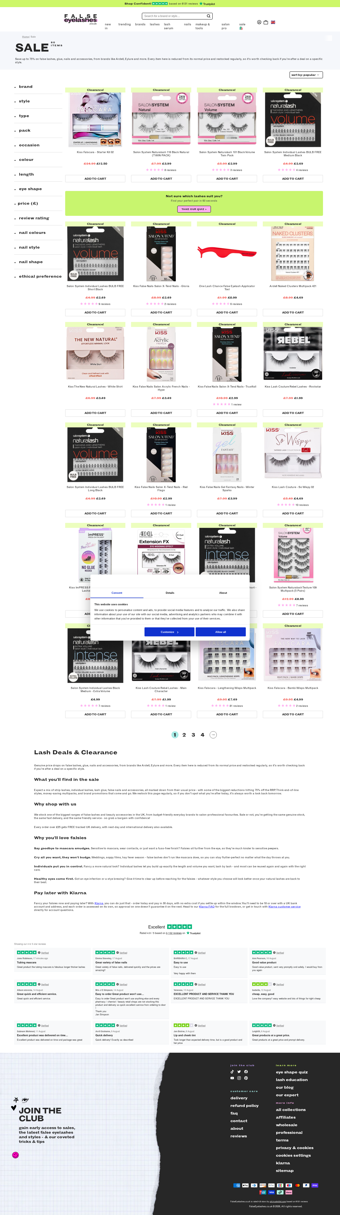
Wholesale (287, 1125)
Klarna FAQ (207, 906)
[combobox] (305, 75)
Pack (24, 130)
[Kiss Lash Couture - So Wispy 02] (293, 452)
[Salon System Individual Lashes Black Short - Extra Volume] (227, 553)
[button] (155, 170)
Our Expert (287, 1095)
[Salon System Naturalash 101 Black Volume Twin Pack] (227, 118)
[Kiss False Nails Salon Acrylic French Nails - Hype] (161, 352)
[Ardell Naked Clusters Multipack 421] (293, 251)
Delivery (238, 1098)
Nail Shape (30, 261)
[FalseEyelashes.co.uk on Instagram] (239, 1078)
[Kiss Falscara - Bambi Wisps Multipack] (293, 653)
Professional (289, 1132)
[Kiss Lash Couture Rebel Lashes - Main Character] (161, 653)
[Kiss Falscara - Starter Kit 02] (95, 118)
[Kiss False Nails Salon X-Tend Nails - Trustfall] (227, 352)
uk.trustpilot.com (278, 1201)
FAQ (234, 1113)
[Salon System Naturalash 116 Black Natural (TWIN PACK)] (161, 118)
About (236, 1128)
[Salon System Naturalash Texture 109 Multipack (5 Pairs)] (293, 553)
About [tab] (223, 592)
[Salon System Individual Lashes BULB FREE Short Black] (95, 251)
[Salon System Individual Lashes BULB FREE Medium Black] (293, 118)
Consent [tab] (117, 592)
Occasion (28, 145)
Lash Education (292, 1079)
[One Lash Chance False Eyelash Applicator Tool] (227, 251)
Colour (25, 159)
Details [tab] (170, 592)
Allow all (220, 631)
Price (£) (28, 203)
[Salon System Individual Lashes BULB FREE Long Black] (95, 452)
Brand (25, 86)
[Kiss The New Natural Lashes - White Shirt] (95, 352)
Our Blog (285, 1087)
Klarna (99, 903)
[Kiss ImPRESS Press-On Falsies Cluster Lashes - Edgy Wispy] (95, 553)
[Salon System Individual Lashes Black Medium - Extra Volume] (95, 653)
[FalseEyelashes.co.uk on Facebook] (246, 1072)
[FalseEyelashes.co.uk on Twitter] (239, 1072)
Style (24, 101)
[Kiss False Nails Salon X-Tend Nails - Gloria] (161, 251)
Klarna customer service (284, 906)
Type (23, 115)
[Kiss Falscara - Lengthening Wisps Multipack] (227, 653)
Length (26, 174)
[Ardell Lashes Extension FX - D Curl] (161, 553)
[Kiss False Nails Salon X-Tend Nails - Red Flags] (161, 452)
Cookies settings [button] (293, 1155)
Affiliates (286, 1117)
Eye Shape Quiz (292, 1072)
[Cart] (265, 22)
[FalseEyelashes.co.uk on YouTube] (232, 1078)
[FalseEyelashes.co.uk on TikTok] (232, 1072)
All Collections (291, 1109)
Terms (282, 1140)
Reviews (238, 1136)
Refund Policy (244, 1105)
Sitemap (285, 1170)
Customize (167, 631)
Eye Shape (30, 188)
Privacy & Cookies (295, 1147)
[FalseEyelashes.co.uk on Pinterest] (246, 1078)
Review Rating (33, 218)
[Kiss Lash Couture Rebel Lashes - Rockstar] (293, 352)
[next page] (213, 734)
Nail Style (29, 247)
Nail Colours (32, 232)
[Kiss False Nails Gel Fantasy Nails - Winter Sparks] (227, 452)
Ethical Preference (40, 276)
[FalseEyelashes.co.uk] (81, 22)
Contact (238, 1120)
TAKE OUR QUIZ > (194, 209)
